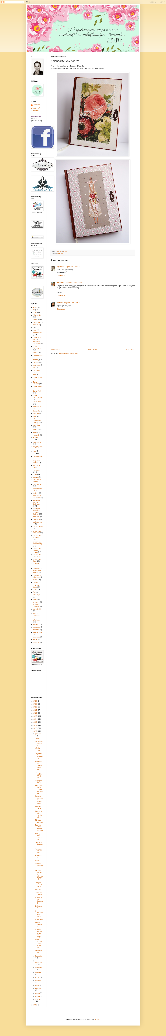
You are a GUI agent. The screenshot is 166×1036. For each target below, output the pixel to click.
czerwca (38, 980)
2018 (35, 707)
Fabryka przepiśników (38, 884)
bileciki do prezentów (36, 343)
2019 (35, 704)
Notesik (37, 861)
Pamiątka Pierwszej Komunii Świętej (36, 511)
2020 (35, 701)
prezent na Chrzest (37, 532)
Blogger (97, 1019)
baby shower (37, 333)
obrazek (36, 477)
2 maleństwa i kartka (39, 913)
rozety (35, 589)
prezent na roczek (37, 555)
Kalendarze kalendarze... (39, 756)
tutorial (35, 599)
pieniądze (36, 519)
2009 (35, 1005)
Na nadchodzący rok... (38, 775)
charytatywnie (38, 355)
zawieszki (36, 637)
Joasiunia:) (61, 282)
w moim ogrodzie (36, 605)
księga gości (37, 447)
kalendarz (60, 253)
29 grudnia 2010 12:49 (74, 282)
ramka (35, 580)
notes (35, 474)
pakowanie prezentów (37, 497)
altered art (36, 322)
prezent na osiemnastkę (37, 543)
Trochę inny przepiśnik (38, 836)
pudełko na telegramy (37, 576)
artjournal (36, 325)
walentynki (37, 609)
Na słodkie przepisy (39, 743)
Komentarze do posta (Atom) (69, 353)
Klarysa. (60, 303)
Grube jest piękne (38, 893)
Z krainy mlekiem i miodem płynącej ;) (39, 875)
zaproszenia (37, 632)
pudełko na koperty (37, 572)
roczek (35, 582)
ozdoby (35, 493)
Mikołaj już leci (39, 951)
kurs (34, 451)
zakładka (36, 630)
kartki (35, 432)
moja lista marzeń (36, 462)
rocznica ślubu (36, 586)
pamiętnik (36, 517)
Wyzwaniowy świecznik (39, 900)
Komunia (36, 438)
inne (34, 416)
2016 (35, 713)
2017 (35, 710)
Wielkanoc (36, 620)
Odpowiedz (61, 275)
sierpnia (38, 972)
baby (35, 330)
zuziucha (37, 105)
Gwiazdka (36, 411)
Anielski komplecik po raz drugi (38, 933)
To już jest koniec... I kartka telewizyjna (39, 789)
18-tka (35, 307)
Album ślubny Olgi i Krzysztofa (38, 943)
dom (34, 375)
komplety (36, 435)
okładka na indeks (37, 480)
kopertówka (37, 442)
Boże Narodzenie (37, 347)
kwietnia (38, 988)
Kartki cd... (38, 889)
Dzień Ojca (37, 402)
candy (35, 353)
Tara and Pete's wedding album (39, 827)
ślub (34, 592)
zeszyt (35, 639)
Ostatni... (38, 738)
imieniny (36, 413)
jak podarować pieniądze (37, 421)
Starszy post (130, 350)
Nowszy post (55, 350)
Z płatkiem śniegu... (39, 844)
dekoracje (36, 365)
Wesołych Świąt (38, 781)
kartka (35, 430)
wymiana (36, 624)
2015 (35, 716)
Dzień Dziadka (36, 383)
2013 (35, 722)
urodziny (36, 602)
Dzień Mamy (37, 386)
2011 (35, 728)
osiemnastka (37, 484)
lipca (37, 977)
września (38, 968)
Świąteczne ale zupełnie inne (38, 814)
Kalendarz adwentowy (38, 851)
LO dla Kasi (37, 749)
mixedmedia (37, 456)
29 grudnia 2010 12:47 (73, 267)
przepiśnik (36, 564)
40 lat (35, 312)
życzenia (36, 642)
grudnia (38, 734)
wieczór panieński (36, 614)
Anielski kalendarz (39, 865)
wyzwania (36, 627)
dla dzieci (36, 370)
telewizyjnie (37, 595)
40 (34, 310)
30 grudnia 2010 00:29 (72, 303)
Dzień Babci (37, 377)
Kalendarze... (38, 856)
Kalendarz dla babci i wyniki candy (38, 765)
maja (37, 985)
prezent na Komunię (37, 536)
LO (34, 454)
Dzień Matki (37, 391)
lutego (37, 996)
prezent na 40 (38, 526)
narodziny (36, 470)
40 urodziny (37, 315)
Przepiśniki (39, 919)
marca (37, 993)
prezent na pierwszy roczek (37, 550)
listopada (38, 956)
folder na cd (37, 406)
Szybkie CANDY (39, 807)
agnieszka (60, 267)
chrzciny (36, 360)
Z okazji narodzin (38, 924)
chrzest (35, 362)
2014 (35, 719)
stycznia (38, 999)
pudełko (36, 568)
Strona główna (93, 350)
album (35, 320)
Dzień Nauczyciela (37, 396)
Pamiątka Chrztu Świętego (36, 502)
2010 (35, 731)
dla (34, 368)
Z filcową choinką (39, 821)
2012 (35, 725)
